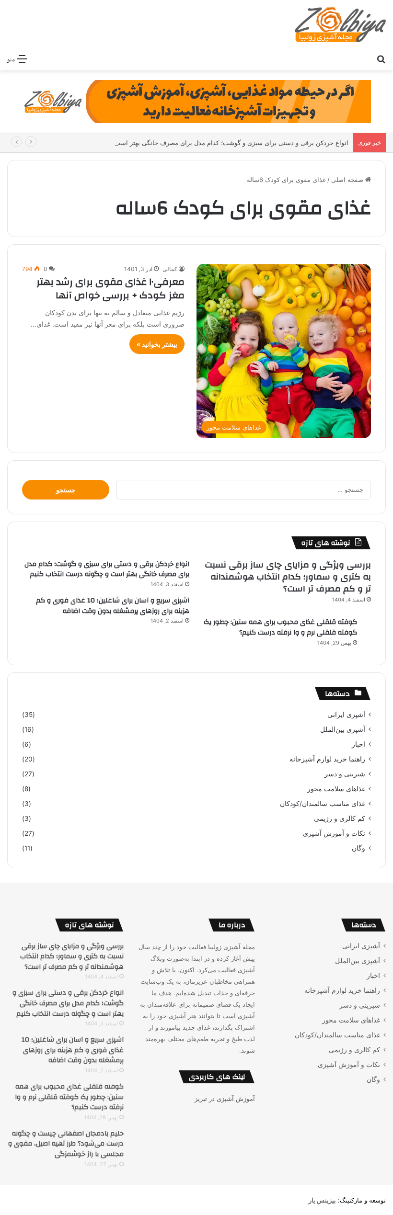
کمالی (169, 269)
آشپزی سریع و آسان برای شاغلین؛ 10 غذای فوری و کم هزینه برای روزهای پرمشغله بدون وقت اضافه (112, 605)
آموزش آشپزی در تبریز (225, 1098)
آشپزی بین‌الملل (342, 729)
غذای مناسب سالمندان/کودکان (322, 803)
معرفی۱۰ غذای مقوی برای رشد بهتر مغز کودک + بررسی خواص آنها (110, 288)
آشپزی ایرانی (346, 714)
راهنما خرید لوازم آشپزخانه (327, 759)
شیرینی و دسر (344, 774)
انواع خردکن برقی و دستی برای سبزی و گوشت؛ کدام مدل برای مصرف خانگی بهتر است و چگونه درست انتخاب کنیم (194, 143)
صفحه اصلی (348, 179)
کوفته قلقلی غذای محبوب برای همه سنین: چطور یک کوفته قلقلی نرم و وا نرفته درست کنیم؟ (280, 627)
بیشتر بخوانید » (157, 344)
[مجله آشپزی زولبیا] (340, 24)
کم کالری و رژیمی (339, 818)
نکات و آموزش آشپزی (334, 833)
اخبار (358, 744)
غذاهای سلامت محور (336, 789)
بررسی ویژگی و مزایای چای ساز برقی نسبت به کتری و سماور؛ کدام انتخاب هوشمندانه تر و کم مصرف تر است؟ (288, 577)
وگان (358, 848)
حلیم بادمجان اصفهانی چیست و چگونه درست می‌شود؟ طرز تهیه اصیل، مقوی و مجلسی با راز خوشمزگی (66, 1143)
